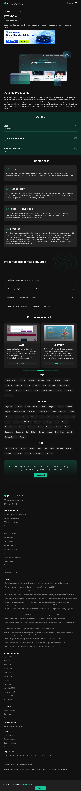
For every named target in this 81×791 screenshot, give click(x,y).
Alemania (8, 417)
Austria (27, 407)
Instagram (8, 385)
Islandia (34, 417)
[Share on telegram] (13, 504)
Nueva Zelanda (10, 427)
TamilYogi (18, 390)
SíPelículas (68, 390)
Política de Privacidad (27, 769)
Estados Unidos (10, 437)
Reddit (27, 385)
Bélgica (35, 407)
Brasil (43, 407)
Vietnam (22, 437)
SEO (44, 385)
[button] (70, 3)
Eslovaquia (9, 432)
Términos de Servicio (11, 769)
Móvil (52, 448)
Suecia (49, 432)
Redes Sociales (64, 385)
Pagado (60, 448)
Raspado (36, 385)
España (41, 432)
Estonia (53, 412)
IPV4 (39, 448)
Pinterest (19, 385)
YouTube (8, 395)
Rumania (58, 427)
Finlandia (62, 412)
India (41, 417)
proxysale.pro (9, 128)
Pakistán (31, 427)
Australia (19, 407)
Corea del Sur (31, 432)
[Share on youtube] (16, 504)
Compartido (39, 453)
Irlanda (59, 417)
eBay (49, 380)
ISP (46, 448)
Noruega (22, 427)
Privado (8, 453)
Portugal (49, 427)
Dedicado (23, 448)
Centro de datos (11, 448)
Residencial (18, 453)
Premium (69, 448)
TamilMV (8, 390)
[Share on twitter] (5, 504)
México (64, 422)
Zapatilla (52, 385)
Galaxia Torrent (47, 390)
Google (66, 380)
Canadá (60, 407)
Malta (57, 422)
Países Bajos (43, 412)
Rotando (28, 453)
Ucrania (69, 432)
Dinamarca (32, 412)
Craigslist (32, 380)
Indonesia (50, 417)
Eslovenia (19, 432)
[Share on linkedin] (9, 504)
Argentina (8, 407)
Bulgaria (51, 407)
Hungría (25, 417)
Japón (7, 422)
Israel (66, 417)
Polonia (40, 427)
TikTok (36, 390)
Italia (73, 417)
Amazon (22, 380)
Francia (71, 412)
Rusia (67, 427)
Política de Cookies (44, 769)
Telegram (28, 390)
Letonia (15, 422)
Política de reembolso (59, 769)
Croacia (69, 407)
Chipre (7, 412)
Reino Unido (59, 432)
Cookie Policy (27, 784)
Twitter (59, 390)
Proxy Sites (8, 11)
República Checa (19, 412)
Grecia (17, 417)
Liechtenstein (26, 422)
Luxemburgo (47, 422)
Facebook (57, 380)
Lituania (37, 422)
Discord (41, 380)
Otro (53, 755)
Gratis (32, 448)
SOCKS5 (49, 453)
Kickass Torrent (10, 380)
